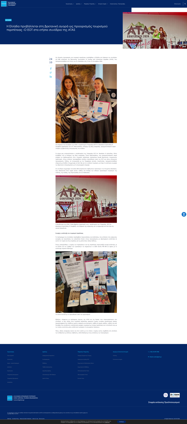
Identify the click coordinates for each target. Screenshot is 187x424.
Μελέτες (115, 355)
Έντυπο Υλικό (81, 378)
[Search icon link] (185, 4)
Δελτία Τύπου (46, 378)
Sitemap (9, 418)
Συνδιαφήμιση (46, 359)
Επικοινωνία (41, 418)
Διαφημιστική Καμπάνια (48, 355)
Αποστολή (9, 359)
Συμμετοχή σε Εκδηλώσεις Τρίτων (86, 363)
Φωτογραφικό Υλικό (83, 374)
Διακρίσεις (9, 382)
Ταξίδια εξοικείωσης (47, 367)
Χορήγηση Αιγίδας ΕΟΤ (83, 359)
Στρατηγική (10, 370)
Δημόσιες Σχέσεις (47, 370)
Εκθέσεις (45, 363)
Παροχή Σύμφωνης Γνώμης (84, 355)
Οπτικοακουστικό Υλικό (83, 370)
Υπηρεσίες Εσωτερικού (12, 374)
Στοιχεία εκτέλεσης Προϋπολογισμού (164, 402)
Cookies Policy (15, 418)
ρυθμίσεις (107, 422)
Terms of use (35, 418)
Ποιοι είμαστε (10, 355)
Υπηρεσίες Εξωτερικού (12, 378)
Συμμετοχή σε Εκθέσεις (83, 367)
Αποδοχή (121, 421)
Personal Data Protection (25, 418)
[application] (73, 3)
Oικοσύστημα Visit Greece (49, 374)
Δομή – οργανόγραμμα (13, 363)
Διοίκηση (9, 367)
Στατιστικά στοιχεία (117, 359)
